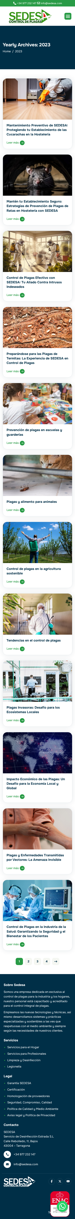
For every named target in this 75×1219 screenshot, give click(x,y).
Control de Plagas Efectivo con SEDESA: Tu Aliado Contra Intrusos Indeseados (34, 282)
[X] (60, 1181)
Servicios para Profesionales (26, 1054)
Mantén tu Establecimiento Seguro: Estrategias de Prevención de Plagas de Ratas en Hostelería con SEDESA (37, 205)
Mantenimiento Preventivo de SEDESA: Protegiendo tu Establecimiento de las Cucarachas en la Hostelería (37, 129)
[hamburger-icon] (67, 16)
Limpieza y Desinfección (23, 1060)
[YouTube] (68, 1181)
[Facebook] (51, 1181)
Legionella (14, 1066)
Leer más (13, 142)
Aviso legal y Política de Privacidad (31, 1115)
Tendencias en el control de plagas (34, 640)
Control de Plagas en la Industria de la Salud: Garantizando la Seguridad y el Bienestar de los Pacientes (36, 931)
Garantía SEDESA (19, 1083)
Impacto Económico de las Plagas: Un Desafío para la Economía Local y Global (36, 783)
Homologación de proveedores (28, 1096)
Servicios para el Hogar (23, 1047)
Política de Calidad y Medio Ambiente (32, 1109)
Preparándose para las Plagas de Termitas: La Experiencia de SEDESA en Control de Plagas (37, 358)
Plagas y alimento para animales (32, 502)
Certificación (16, 1089)
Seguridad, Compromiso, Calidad (29, 1102)
